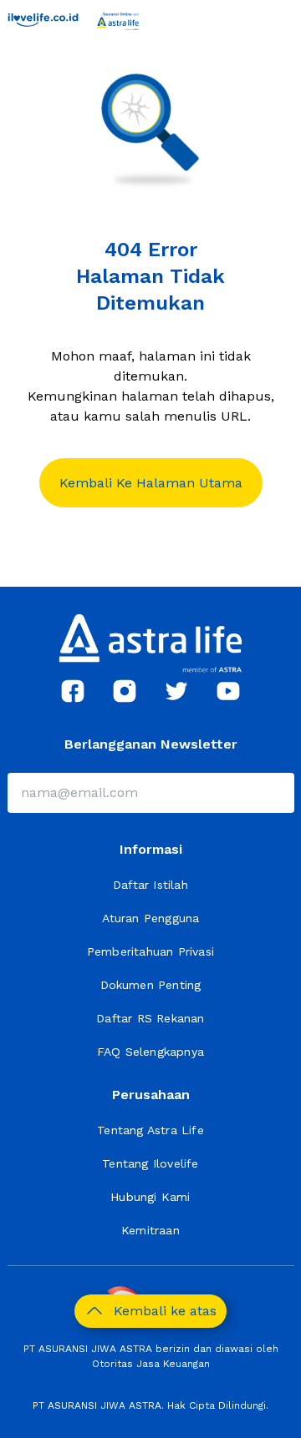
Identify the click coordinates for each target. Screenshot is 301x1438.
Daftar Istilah (150, 884)
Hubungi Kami (150, 1196)
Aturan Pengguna (151, 918)
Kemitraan (150, 1230)
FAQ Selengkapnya (150, 1051)
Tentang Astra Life (150, 1130)
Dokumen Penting (151, 984)
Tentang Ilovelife (150, 1163)
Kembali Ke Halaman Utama (150, 483)
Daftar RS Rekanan (150, 1018)
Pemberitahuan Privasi (150, 951)
